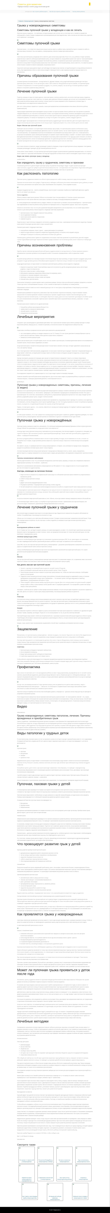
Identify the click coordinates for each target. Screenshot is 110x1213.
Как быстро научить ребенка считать (59, 11)
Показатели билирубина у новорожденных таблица (45, 1160)
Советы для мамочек (30, 4)
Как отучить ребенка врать (40, 11)
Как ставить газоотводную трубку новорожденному (29, 1197)
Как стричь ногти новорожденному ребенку (64, 1178)
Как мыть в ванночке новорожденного (64, 1160)
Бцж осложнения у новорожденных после (83, 1160)
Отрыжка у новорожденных (83, 1178)
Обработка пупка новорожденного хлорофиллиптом (26, 1179)
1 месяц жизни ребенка (78, 11)
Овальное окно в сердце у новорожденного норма (80, 1197)
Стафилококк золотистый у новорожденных (45, 1178)
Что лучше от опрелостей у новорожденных (26, 1160)
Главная (20, 21)
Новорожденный (28, 21)
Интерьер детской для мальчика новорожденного (55, 1198)
